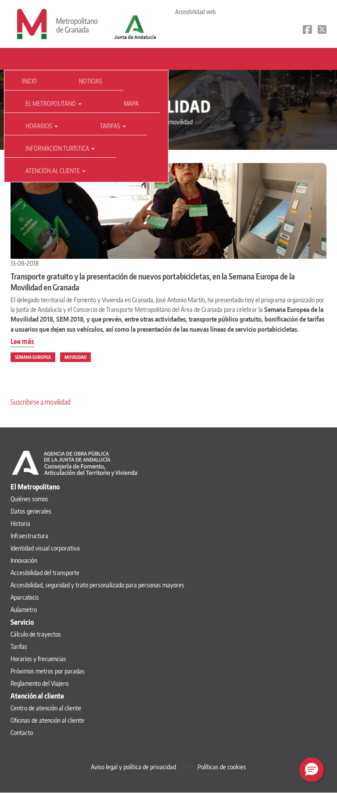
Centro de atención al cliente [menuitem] (46, 708)
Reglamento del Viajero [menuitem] (39, 683)
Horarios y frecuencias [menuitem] (38, 659)
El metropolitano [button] (51, 103)
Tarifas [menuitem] (19, 646)
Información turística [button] (57, 148)
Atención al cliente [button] (53, 170)
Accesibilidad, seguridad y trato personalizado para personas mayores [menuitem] (97, 585)
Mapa (131, 103)
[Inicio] (57, 23)
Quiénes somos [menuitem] (29, 499)
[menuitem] (31, 81)
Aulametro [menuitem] (24, 609)
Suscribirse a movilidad (41, 402)
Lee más (22, 342)
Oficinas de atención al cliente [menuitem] (47, 720)
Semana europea (33, 357)
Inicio (29, 81)
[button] (311, 769)
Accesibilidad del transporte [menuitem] (45, 572)
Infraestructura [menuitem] (29, 536)
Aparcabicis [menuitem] (25, 597)
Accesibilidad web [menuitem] (195, 11)
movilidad (75, 357)
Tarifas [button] (111, 126)
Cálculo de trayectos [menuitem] (36, 634)
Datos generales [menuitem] (31, 511)
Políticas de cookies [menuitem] (221, 767)
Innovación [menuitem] (24, 560)
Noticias (90, 81)
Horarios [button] (39, 126)
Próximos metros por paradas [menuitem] (48, 671)
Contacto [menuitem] (22, 732)
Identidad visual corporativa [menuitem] (45, 548)
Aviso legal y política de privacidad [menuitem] (133, 767)
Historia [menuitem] (20, 523)
